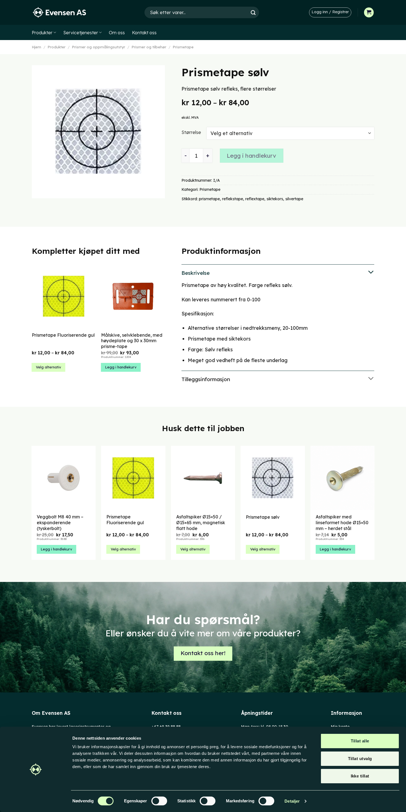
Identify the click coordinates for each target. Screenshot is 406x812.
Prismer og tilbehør (148, 47)
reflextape (254, 198)
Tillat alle (360, 741)
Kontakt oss (144, 32)
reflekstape (232, 198)
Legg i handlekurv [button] (120, 367)
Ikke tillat (360, 776)
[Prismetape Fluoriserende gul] (133, 478)
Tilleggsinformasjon (205, 379)
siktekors (275, 198)
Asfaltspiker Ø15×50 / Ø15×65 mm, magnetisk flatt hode (200, 522)
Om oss (117, 32)
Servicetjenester (80, 32)
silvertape (294, 198)
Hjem (36, 47)
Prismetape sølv (263, 517)
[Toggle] (277, 272)
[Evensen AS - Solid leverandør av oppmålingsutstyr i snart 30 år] (59, 12)
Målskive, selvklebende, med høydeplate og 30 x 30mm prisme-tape (131, 340)
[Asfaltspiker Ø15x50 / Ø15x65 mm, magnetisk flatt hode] (203, 478)
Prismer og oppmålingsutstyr (98, 47)
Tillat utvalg (360, 758)
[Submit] (253, 12)
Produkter (42, 32)
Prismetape (183, 47)
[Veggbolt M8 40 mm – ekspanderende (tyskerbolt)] (63, 478)
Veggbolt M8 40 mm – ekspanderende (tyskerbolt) (60, 522)
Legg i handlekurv (251, 155)
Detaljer (292, 801)
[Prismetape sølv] (273, 478)
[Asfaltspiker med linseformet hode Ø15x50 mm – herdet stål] (342, 478)
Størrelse (191, 132)
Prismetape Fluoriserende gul (63, 335)
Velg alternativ (48, 367)
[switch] (159, 801)
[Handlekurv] (369, 12)
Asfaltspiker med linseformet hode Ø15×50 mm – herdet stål (342, 522)
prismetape (209, 198)
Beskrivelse (195, 273)
